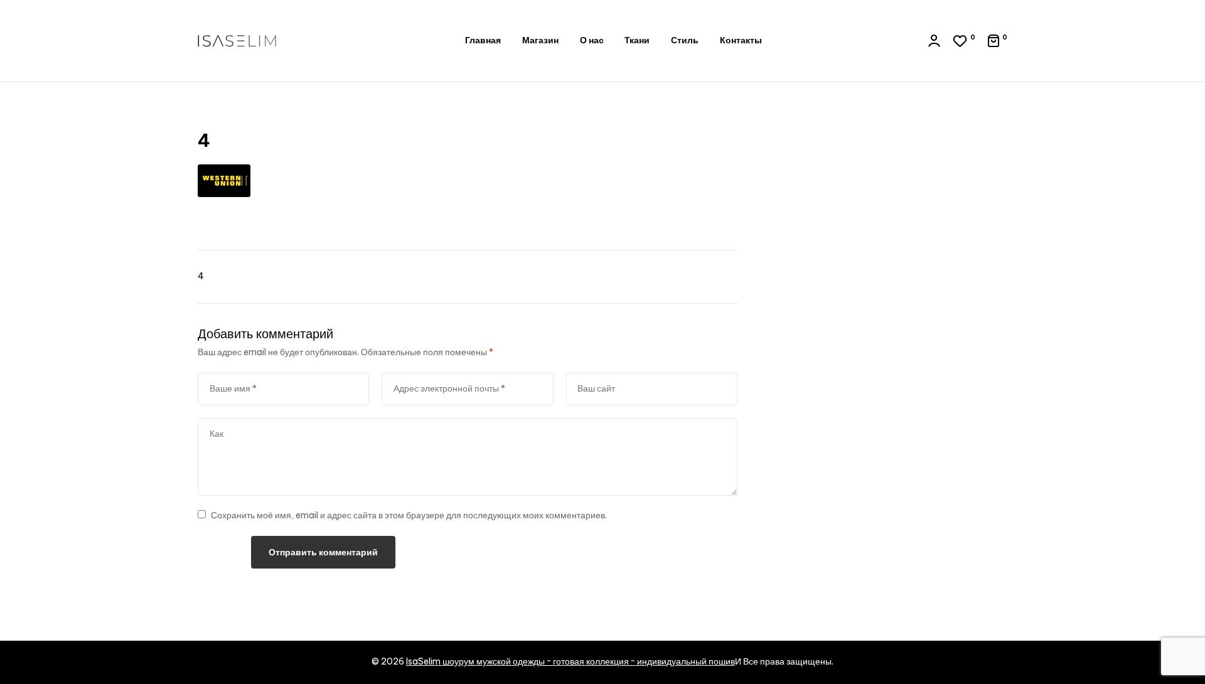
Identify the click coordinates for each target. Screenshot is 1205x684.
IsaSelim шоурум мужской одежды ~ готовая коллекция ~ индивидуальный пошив (570, 661)
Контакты (741, 40)
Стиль (685, 40)
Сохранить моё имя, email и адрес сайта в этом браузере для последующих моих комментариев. (409, 515)
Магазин (540, 40)
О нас (592, 40)
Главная (483, 40)
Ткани (637, 40)
